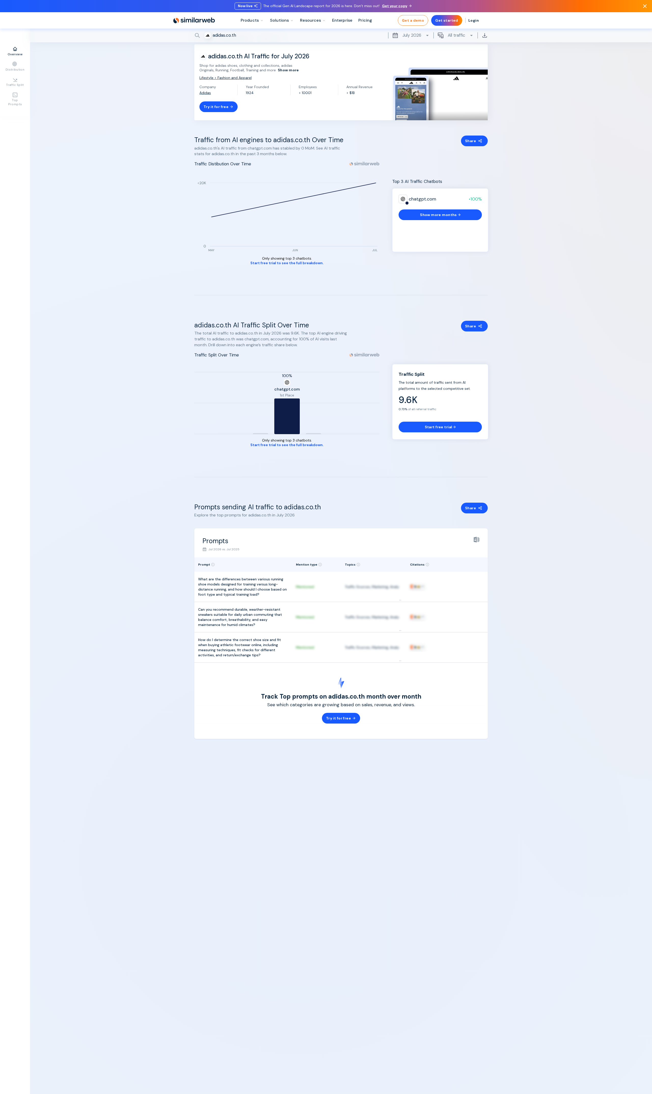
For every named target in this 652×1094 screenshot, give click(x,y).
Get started (446, 20)
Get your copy (394, 6)
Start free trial (438, 427)
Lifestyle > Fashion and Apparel (225, 77)
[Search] (341, 35)
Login (473, 20)
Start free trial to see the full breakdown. (287, 263)
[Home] (194, 20)
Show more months (438, 214)
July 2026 (411, 35)
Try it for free (215, 106)
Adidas (205, 92)
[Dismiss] (645, 6)
